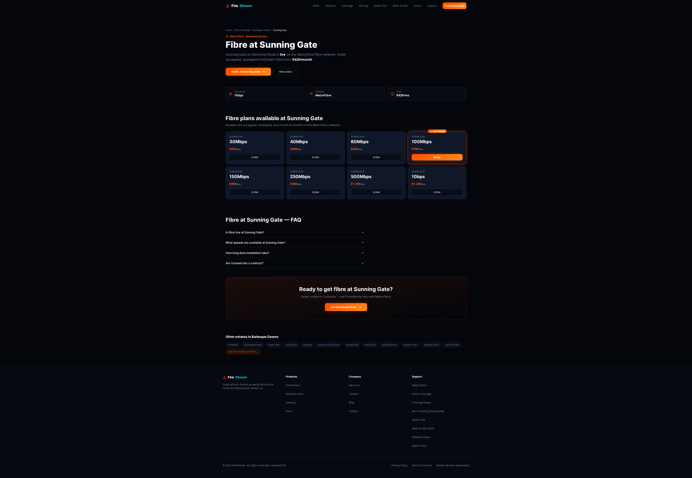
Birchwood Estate (253, 344)
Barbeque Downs (261, 30)
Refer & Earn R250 (423, 428)
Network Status (421, 437)
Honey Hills (370, 344)
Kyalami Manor (389, 344)
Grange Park (352, 344)
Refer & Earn (400, 5)
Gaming (290, 402)
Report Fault (419, 445)
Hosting (363, 5)
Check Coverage (421, 394)
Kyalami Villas (452, 344)
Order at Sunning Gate (245, 71)
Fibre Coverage (242, 30)
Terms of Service (422, 465)
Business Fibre (294, 394)
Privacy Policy (399, 465)
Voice (289, 411)
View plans (285, 71)
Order (255, 157)
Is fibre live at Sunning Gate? (245, 232)
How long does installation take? (247, 253)
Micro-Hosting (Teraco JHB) (428, 411)
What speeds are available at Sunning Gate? (255, 242)
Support (432, 5)
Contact (353, 411)
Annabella (233, 344)
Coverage (347, 5)
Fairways (307, 344)
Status (417, 5)
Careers (353, 394)
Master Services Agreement (452, 465)
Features (330, 5)
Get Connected (454, 5)
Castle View (273, 344)
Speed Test (380, 5)
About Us (354, 385)
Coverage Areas (421, 402)
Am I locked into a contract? (244, 263)
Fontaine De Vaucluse (329, 344)
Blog (351, 402)
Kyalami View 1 (410, 344)
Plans (316, 5)
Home (229, 30)
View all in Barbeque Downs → (243, 351)
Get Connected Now (343, 307)
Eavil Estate (291, 344)
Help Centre (419, 385)
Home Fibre (293, 385)
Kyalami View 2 (431, 344)
